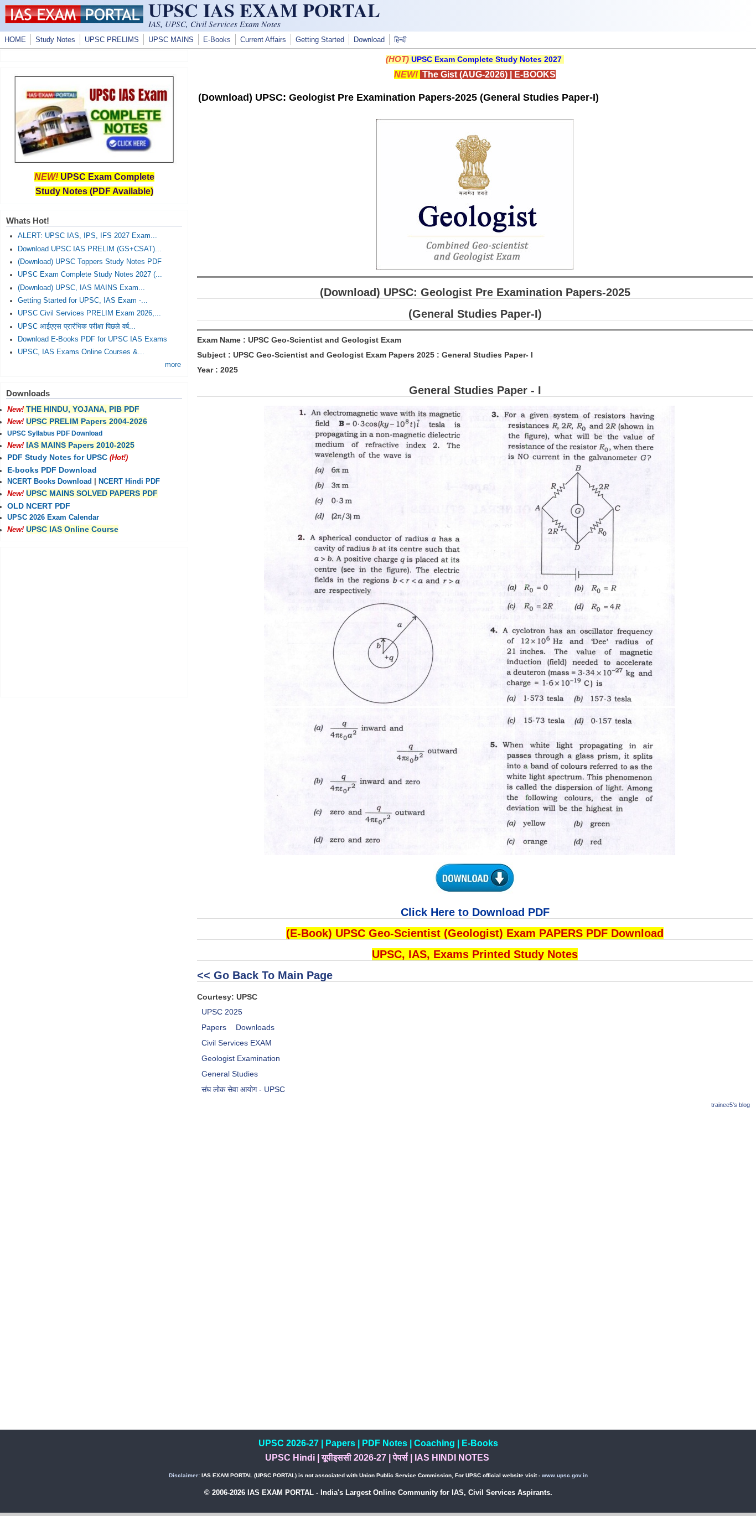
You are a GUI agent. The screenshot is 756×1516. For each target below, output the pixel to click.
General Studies (229, 1073)
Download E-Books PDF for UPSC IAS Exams (92, 339)
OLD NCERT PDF (38, 505)
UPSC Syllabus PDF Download (54, 433)
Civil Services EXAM (236, 1042)
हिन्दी (400, 40)
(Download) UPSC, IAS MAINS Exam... (81, 288)
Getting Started (320, 40)
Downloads (255, 1027)
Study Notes (55, 40)
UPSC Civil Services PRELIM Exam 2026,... (89, 313)
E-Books (217, 40)
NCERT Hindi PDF (129, 481)
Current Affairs (263, 40)
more (173, 365)
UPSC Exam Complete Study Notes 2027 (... (90, 274)
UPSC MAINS (171, 40)
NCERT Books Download (49, 481)
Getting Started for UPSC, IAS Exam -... (83, 300)
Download (369, 40)
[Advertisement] (475, 1197)
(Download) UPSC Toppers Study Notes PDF (90, 262)
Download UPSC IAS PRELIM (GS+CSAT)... (90, 249)
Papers (213, 1027)
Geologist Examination (240, 1058)
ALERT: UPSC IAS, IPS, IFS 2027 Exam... (87, 236)
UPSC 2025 (221, 1011)
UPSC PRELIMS (112, 40)
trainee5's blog (730, 1104)
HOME (15, 40)
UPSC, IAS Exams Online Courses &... (81, 352)
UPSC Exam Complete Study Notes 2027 (486, 59)
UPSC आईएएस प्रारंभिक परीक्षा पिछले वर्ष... (77, 326)
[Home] (74, 20)
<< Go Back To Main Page (265, 975)
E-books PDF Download (52, 469)
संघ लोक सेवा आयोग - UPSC (243, 1089)
